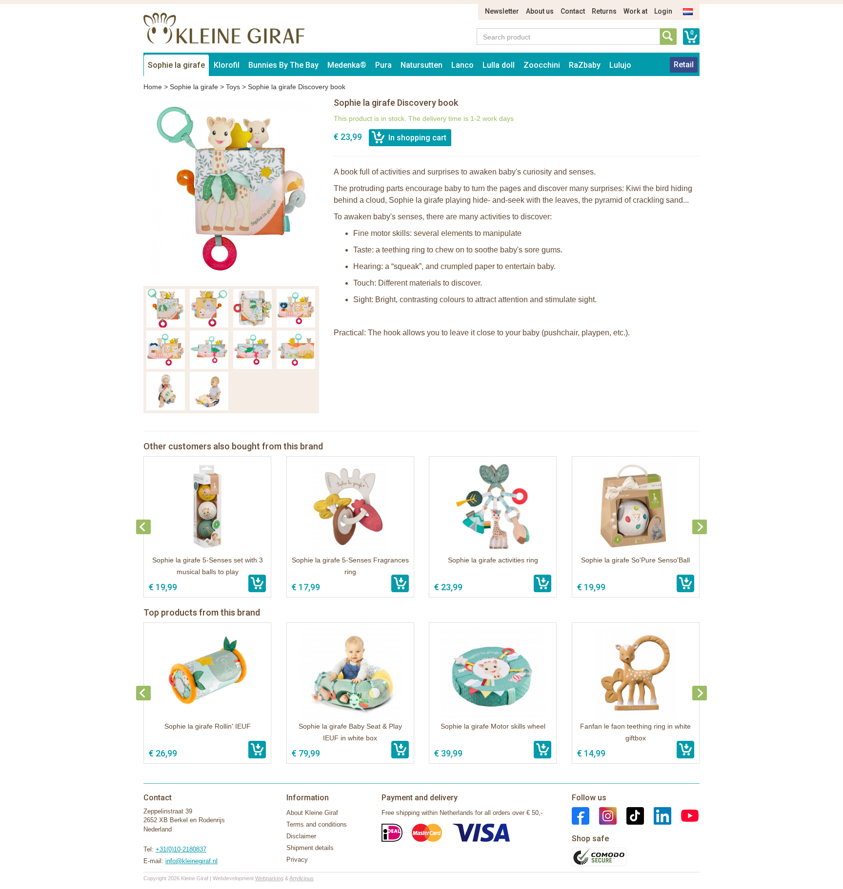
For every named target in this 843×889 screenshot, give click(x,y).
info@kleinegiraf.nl (191, 861)
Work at (635, 11)
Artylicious (301, 878)
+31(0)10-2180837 (181, 849)
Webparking (269, 878)
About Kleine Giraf (312, 812)
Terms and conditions (316, 824)
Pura (383, 65)
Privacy (297, 859)
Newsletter (502, 11)
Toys (233, 87)
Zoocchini (541, 65)
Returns (604, 11)
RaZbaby (585, 65)
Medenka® (346, 65)
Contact (573, 11)
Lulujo (620, 65)
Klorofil (227, 65)
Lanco (462, 65)
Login (663, 11)
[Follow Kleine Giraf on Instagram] (603, 815)
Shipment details (310, 847)
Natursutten (421, 65)
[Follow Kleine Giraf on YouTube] (685, 815)
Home (152, 87)
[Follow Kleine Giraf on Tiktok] (630, 815)
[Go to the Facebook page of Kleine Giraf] (580, 815)
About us (540, 11)
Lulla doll (498, 65)
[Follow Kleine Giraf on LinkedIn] (657, 815)
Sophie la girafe (176, 65)
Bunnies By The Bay (283, 65)
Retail (684, 64)
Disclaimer (301, 836)
